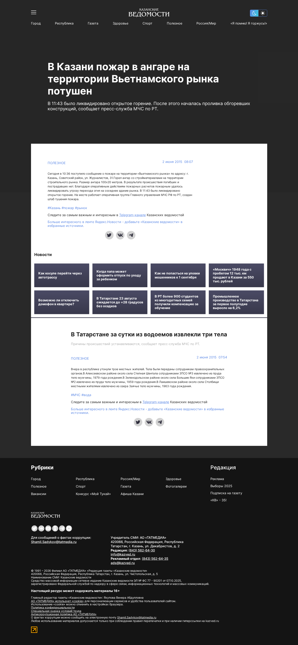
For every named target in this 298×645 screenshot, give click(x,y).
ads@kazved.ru (123, 563)
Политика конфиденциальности (53, 607)
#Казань (55, 208)
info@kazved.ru (123, 554)
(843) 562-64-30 (142, 550)
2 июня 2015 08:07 (177, 162)
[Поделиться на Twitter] (109, 235)
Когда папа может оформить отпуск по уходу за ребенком (118, 275)
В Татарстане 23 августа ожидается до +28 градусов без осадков (119, 302)
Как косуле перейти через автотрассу (60, 275)
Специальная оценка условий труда (56, 611)
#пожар (68, 208)
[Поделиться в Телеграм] (131, 235)
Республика (64, 23)
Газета (93, 23)
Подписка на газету (226, 493)
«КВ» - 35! (218, 500)
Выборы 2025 (221, 486)
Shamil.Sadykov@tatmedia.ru (54, 542)
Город (36, 23)
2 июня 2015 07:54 (212, 357)
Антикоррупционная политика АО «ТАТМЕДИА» (63, 614)
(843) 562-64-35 (155, 559)
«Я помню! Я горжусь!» (248, 23)
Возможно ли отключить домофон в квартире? (58, 302)
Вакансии (38, 494)
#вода (86, 395)
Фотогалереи (176, 486)
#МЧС (76, 395)
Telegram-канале (132, 215)
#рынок (81, 208)
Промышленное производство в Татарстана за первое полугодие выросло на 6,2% (235, 302)
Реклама (217, 479)
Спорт (147, 23)
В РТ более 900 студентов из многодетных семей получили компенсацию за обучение (176, 302)
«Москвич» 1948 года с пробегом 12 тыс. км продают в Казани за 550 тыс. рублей (233, 275)
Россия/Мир (206, 23)
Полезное (174, 23)
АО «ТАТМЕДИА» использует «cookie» (57, 601)
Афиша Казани (132, 494)
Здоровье (120, 23)
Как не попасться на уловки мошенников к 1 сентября (177, 275)
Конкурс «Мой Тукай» (93, 494)
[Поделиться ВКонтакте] (120, 235)
